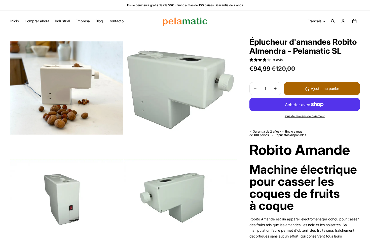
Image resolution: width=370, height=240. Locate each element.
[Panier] (354, 21)
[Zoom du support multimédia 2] (180, 87)
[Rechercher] (332, 21)
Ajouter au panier (325, 88)
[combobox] (304, 150)
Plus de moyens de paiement (305, 116)
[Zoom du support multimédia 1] (66, 87)
